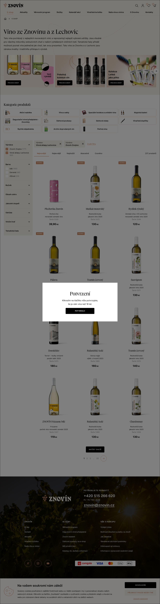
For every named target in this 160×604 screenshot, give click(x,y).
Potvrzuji (80, 311)
